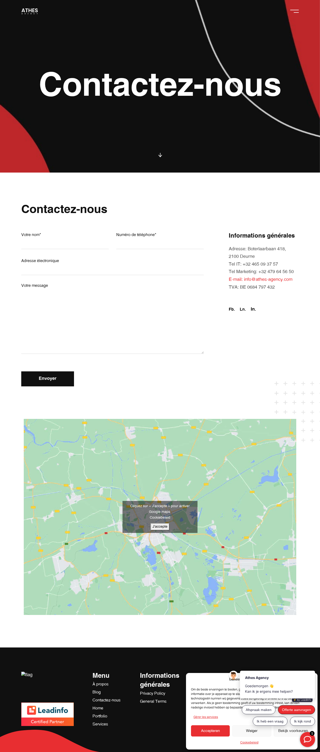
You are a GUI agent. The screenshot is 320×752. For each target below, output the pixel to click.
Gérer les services (206, 716)
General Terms (153, 701)
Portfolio (99, 716)
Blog (96, 692)
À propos (100, 684)
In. (253, 309)
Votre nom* (31, 235)
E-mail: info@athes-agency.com (260, 279)
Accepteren (210, 731)
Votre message (34, 286)
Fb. (232, 309)
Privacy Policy (152, 693)
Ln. (243, 309)
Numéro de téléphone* (136, 235)
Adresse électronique (40, 261)
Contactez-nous (106, 700)
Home (97, 708)
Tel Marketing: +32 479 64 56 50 (261, 272)
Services (100, 724)
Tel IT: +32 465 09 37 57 (253, 264)
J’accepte (160, 526)
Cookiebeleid (249, 742)
